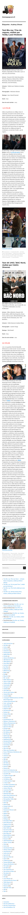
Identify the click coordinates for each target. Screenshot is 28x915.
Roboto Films (6, 837)
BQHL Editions (7, 679)
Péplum (5, 813)
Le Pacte (5, 782)
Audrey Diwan (16, 253)
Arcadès (5, 656)
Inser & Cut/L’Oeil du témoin (10, 772)
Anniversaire (6, 652)
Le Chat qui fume (7, 781)
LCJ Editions (6, 779)
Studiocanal (4, 554)
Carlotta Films (7, 683)
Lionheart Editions (8, 786)
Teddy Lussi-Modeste (18, 255)
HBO (4, 759)
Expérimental (6, 739)
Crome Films (6, 705)
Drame (3, 253)
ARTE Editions (7, 661)
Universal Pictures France (10, 880)
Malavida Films (7, 793)
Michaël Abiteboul (18, 558)
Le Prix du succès (15, 152)
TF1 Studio (6, 866)
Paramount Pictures (8, 810)
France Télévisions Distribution (11, 752)
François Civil (8, 254)
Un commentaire (15, 257)
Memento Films (7, 797)
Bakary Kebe (22, 253)
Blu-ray (3, 254)
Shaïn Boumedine (9, 255)
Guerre (5, 757)
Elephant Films (7, 725)
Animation (6, 650)
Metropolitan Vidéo (8, 799)
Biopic (5, 672)
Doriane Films (7, 714)
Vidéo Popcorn (7, 882)
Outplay (5, 808)
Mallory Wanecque (15, 254)
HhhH (19, 460)
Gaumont (5, 755)
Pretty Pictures (7, 822)
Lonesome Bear (7, 790)
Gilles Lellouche (15, 557)
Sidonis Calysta (7, 849)
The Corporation (7, 869)
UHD (6, 560)
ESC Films (6, 734)
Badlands (5, 668)
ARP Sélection (7, 659)
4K (12, 554)
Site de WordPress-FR (9, 907)
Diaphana (5, 708)
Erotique (5, 728)
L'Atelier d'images (8, 775)
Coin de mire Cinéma (8, 692)
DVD (4, 717)
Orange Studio (7, 806)
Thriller (9, 554)
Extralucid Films (7, 741)
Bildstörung (6, 670)
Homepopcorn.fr (8, 17)
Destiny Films (7, 706)
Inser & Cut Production (9, 770)
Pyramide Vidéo (7, 831)
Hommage (6, 764)
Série (4, 844)
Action (5, 647)
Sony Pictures (6, 851)
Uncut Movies (7, 878)
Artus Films (6, 663)
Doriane (5, 712)
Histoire (5, 761)
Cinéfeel (5, 688)
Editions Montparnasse (9, 723)
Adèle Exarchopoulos (17, 554)
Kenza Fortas (5, 558)
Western (5, 885)
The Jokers (6, 873)
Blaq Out (5, 676)
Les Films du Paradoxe (9, 784)
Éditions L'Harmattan (9, 721)
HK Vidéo (5, 762)
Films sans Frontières (9, 750)
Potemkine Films (7, 820)
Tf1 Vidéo (5, 867)
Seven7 (5, 846)
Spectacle (5, 855)
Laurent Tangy (11, 558)
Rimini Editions (7, 835)
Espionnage (6, 735)
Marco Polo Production (9, 795)
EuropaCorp (6, 737)
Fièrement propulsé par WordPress (17, 912)
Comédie (5, 696)
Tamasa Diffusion (8, 862)
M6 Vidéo (5, 791)
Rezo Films (6, 833)
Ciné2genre (6, 687)
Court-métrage (7, 703)
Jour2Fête (6, 773)
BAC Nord (11, 556)
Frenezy (5, 753)
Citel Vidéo (6, 690)
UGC (4, 876)
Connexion (6, 902)
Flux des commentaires (9, 905)
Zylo (4, 891)
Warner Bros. (6, 884)
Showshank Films (8, 847)
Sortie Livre (6, 853)
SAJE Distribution (7, 840)
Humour (5, 768)
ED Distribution (7, 719)
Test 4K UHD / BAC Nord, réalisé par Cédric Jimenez (14, 265)
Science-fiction (7, 842)
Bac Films (5, 667)
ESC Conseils (6, 730)
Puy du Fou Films (7, 829)
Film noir (5, 748)
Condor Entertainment (9, 701)
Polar (19, 553)
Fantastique (6, 744)
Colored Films (7, 694)
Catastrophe (6, 685)
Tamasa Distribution (8, 864)
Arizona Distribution (8, 658)
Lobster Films (7, 788)
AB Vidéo (5, 645)
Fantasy (5, 746)
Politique (5, 819)
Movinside (6, 800)
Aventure (5, 665)
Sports (5, 858)
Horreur (5, 766)
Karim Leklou (22, 557)
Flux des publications (8, 903)
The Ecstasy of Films (8, 871)
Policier (22, 553)
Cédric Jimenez (16, 556)
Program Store (7, 824)
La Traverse (6, 777)
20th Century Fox (8, 643)
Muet (4, 802)
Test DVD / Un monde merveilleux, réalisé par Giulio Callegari (13, 609)
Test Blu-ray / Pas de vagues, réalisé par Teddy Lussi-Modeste (12, 32)
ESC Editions (6, 732)
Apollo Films (6, 654)
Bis (4, 674)
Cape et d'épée (7, 681)
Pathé (4, 811)
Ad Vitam (22, 251)
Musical (5, 804)
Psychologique (8, 253)
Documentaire (7, 710)
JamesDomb (7, 251)
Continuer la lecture (7, 248)
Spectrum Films (7, 857)
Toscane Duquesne (6, 257)
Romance (5, 838)
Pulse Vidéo (6, 828)
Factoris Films (7, 743)
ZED (4, 889)
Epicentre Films (7, 726)
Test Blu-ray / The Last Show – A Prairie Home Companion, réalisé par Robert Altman (13, 580)
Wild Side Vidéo (7, 887)
